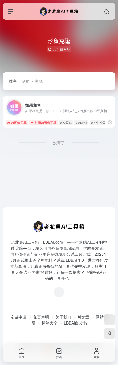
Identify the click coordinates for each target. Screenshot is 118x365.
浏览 (39, 81)
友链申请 (19, 317)
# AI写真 (66, 122)
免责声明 (41, 317)
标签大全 (50, 323)
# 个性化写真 (100, 122)
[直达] (110, 122)
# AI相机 (81, 122)
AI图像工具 (19, 122)
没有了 (59, 142)
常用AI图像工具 (45, 122)
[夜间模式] (109, 333)
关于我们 (63, 317)
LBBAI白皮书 (75, 323)
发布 (25, 81)
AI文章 (83, 317)
